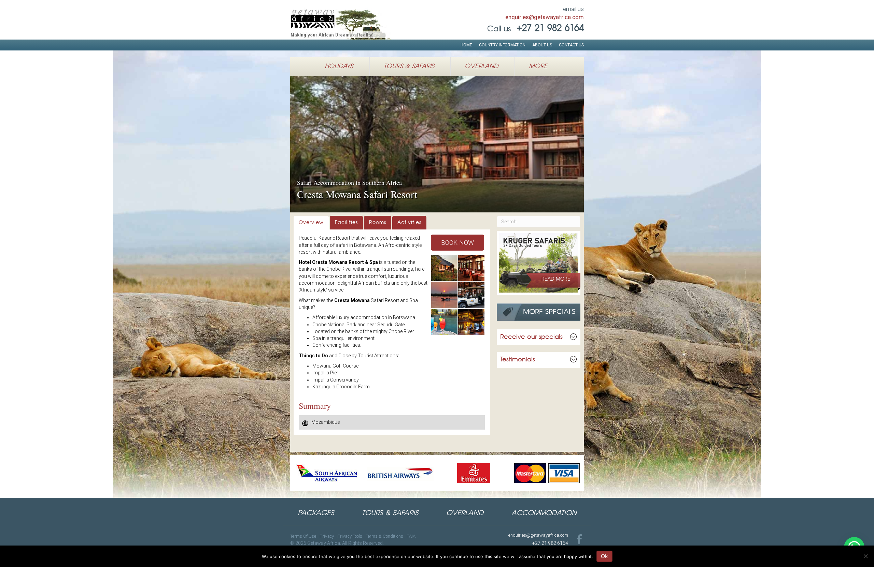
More (538, 66)
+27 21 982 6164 (550, 543)
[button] (457, 243)
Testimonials (517, 360)
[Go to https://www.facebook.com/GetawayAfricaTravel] (579, 540)
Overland (481, 66)
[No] (865, 556)
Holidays (339, 66)
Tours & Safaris (409, 66)
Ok (604, 556)
